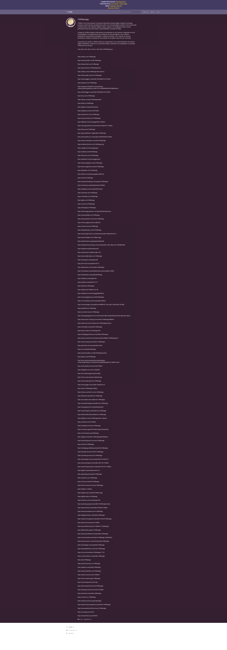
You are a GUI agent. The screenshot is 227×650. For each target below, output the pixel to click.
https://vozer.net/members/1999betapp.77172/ (91, 552)
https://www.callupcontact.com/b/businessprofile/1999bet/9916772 (97, 234)
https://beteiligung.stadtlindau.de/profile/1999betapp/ (93, 448)
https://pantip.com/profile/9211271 (88, 282)
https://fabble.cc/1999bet (85, 489)
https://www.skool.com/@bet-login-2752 (89, 252)
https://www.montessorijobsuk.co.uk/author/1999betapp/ (94, 604)
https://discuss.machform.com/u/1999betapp (90, 392)
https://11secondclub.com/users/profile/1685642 (92, 301)
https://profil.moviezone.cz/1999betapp (89, 563)
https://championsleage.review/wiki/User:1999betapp (93, 403)
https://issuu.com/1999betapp (86, 96)
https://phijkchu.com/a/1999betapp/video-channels (92, 418)
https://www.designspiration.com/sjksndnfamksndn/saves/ (94, 211)
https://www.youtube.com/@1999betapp (89, 60)
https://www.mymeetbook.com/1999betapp (90, 511)
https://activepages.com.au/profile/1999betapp (91, 545)
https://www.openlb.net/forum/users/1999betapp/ (92, 608)
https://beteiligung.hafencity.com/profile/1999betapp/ (93, 334)
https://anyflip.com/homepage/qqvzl (88, 148)
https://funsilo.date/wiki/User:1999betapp (89, 381)
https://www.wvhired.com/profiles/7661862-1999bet (92, 507)
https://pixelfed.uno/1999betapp (87, 308)
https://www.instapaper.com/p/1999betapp (90, 163)
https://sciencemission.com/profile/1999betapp (91, 556)
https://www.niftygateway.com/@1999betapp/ (91, 297)
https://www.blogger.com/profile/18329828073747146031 (94, 79)
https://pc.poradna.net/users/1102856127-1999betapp (93, 526)
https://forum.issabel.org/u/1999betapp (89, 578)
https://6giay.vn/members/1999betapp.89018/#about (93, 437)
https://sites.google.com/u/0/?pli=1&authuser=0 (91, 384)
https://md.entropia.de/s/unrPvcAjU (88, 582)
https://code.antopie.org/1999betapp (88, 433)
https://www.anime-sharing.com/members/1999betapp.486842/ (96, 319)
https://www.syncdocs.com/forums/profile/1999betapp (93, 541)
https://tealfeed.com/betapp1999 (87, 278)
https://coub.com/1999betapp (86, 204)
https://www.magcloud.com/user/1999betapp (91, 166)
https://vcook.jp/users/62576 (86, 612)
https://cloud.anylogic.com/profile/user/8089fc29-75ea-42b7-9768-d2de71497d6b (101, 304)
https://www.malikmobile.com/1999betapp (90, 256)
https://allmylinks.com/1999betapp (87, 170)
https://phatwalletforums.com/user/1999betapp (91, 548)
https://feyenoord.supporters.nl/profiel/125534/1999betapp (94, 519)
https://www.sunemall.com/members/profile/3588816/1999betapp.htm (98, 338)
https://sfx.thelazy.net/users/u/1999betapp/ (90, 455)
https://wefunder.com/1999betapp (87, 193)
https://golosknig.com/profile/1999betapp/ (90, 474)
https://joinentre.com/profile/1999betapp (89, 593)
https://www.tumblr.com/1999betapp (88, 64)
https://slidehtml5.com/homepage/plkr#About (91, 293)
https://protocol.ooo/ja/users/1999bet (88, 522)
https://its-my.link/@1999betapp (87, 349)
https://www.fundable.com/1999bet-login (89, 237)
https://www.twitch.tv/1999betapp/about (89, 68)
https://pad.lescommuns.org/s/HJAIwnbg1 (89, 601)
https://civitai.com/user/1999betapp (88, 226)
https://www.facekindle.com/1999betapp (89, 571)
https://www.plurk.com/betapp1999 (88, 260)
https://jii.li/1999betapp (84, 560)
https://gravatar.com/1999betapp (87, 83)
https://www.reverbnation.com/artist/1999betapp (92, 140)
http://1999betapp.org (106, 49)
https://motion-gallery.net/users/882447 (89, 222)
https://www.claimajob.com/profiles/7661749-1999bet (93, 463)
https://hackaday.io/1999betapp (87, 207)
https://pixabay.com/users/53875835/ (88, 111)
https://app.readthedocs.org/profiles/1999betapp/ (92, 133)
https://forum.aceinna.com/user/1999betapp (90, 485)
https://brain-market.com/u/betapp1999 (89, 330)
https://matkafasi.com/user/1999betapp (89, 425)
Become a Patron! (113, 8)
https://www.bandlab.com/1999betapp (89, 215)
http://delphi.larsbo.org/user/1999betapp (89, 530)
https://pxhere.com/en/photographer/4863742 (91, 174)
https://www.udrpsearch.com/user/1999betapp (91, 440)
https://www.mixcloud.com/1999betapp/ (89, 118)
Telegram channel (116, 6)
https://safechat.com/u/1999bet (87, 422)
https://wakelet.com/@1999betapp (87, 152)
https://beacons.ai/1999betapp (86, 129)
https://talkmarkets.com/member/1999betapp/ (91, 267)
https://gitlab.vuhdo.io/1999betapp (87, 496)
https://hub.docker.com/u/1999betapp (88, 114)
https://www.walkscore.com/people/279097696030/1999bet (95, 137)
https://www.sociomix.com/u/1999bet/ (89, 575)
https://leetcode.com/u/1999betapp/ (88, 155)
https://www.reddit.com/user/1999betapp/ (90, 75)
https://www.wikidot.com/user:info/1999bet (90, 366)
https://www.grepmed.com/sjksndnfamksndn (90, 407)
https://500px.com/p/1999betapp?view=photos (91, 71)
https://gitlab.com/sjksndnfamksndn (88, 107)
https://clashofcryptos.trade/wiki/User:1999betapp (92, 411)
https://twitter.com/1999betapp (87, 57)
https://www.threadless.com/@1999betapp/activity (92, 353)
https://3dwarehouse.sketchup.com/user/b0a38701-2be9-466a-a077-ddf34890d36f (101, 245)
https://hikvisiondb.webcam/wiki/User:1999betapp (92, 414)
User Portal (114, 4)
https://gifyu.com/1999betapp (86, 200)
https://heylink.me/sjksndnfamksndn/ (88, 248)
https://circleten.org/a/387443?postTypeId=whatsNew (93, 429)
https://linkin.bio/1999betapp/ (86, 286)
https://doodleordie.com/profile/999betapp (90, 275)
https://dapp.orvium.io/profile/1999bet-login (90, 493)
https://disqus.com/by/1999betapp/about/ (90, 99)
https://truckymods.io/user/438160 (87, 616)
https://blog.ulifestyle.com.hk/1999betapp (89, 230)
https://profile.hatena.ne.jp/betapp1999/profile (91, 241)
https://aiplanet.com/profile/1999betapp (89, 567)
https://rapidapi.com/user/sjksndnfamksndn (90, 189)
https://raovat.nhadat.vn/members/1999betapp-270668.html (95, 537)
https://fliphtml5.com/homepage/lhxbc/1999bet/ (91, 122)
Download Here (121, 2)
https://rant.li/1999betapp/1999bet (87, 388)
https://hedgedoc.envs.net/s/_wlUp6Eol (89, 370)
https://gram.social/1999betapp (87, 357)
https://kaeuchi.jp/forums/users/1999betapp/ (90, 586)
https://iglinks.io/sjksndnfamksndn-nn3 (89, 470)
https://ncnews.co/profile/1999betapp (88, 481)
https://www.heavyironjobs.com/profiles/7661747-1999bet (94, 466)
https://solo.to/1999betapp (85, 178)
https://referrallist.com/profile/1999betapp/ (90, 327)
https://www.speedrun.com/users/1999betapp (91, 219)
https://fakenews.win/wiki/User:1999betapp (90, 396)
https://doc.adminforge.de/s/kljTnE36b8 (89, 373)
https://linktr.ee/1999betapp (85, 103)
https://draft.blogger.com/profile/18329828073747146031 (94, 92)
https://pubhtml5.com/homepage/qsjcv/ (89, 159)
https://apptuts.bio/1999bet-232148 (88, 289)
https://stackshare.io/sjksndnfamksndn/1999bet (91, 185)
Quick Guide (123, 4)
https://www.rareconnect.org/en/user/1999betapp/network (94, 323)
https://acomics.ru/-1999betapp (87, 597)
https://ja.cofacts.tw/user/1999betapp (88, 312)
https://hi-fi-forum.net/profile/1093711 (88, 263)
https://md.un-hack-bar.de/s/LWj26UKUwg (90, 377)
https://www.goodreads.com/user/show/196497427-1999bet (95, 125)
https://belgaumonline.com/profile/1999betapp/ (91, 515)
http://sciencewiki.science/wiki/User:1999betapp (91, 399)
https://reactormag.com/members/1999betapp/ (91, 342)
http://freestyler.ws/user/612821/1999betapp (90, 452)
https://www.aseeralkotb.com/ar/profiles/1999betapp (93, 534)
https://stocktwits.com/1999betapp (88, 196)
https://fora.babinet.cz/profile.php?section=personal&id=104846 (96, 271)
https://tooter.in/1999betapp (86, 444)
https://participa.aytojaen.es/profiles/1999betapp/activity (94, 504)
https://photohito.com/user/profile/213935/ (90, 345)
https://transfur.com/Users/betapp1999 (89, 500)
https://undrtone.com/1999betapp (87, 478)
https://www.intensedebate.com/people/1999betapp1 (93, 181)
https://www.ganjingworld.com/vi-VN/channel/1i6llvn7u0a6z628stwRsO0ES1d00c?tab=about (104, 316)
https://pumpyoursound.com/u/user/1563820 (90, 589)
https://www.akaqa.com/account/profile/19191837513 (93, 459)
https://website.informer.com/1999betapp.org (91, 144)
